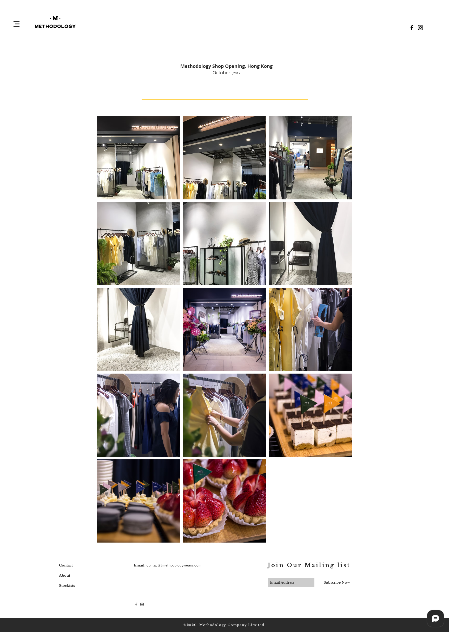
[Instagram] (420, 27)
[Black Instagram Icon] (142, 604)
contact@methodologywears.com (174, 565)
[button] (16, 24)
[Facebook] (411, 27)
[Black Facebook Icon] (136, 604)
